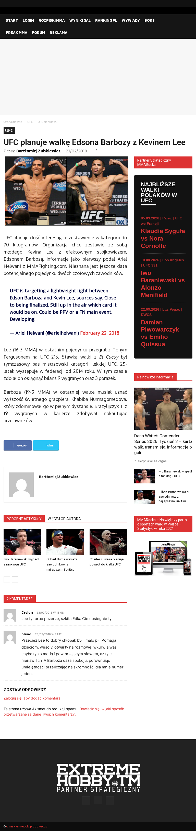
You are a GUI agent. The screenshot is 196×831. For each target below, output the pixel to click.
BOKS (149, 20)
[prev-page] (7, 579)
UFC (30, 122)
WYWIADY (131, 20)
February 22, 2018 (99, 333)
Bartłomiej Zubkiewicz (38, 150)
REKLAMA (58, 32)
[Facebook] (172, 3)
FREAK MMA (16, 32)
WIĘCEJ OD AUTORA (64, 519)
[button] (186, 20)
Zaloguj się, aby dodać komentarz (32, 698)
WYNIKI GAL (80, 20)
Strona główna (13, 122)
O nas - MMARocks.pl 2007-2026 (26, 826)
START (12, 20)
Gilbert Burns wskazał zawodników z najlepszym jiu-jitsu (62, 564)
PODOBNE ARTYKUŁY (24, 519)
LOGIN (28, 20)
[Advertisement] (98, 77)
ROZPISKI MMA (52, 20)
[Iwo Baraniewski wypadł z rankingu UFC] (22, 542)
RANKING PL (106, 20)
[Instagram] (180, 3)
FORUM (38, 32)
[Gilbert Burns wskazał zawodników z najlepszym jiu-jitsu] (65, 542)
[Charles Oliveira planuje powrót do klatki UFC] (108, 542)
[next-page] (15, 579)
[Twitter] (188, 3)
